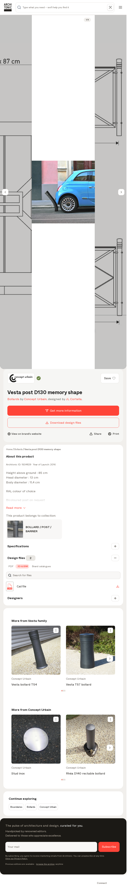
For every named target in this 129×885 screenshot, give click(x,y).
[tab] (10, 566)
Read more (14, 508)
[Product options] (56, 630)
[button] (61, 690)
